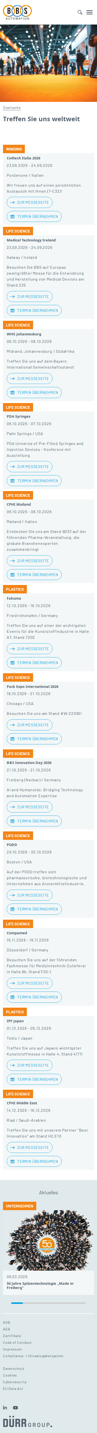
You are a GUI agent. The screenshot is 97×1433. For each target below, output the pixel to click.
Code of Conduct (17, 1342)
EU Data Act (13, 1388)
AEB (6, 1329)
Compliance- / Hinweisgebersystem (33, 1356)
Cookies (10, 1375)
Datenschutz (13, 1368)
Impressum (12, 1349)
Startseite (12, 107)
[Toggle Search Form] (80, 12)
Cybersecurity (14, 1382)
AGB (6, 1322)
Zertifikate (12, 1336)
